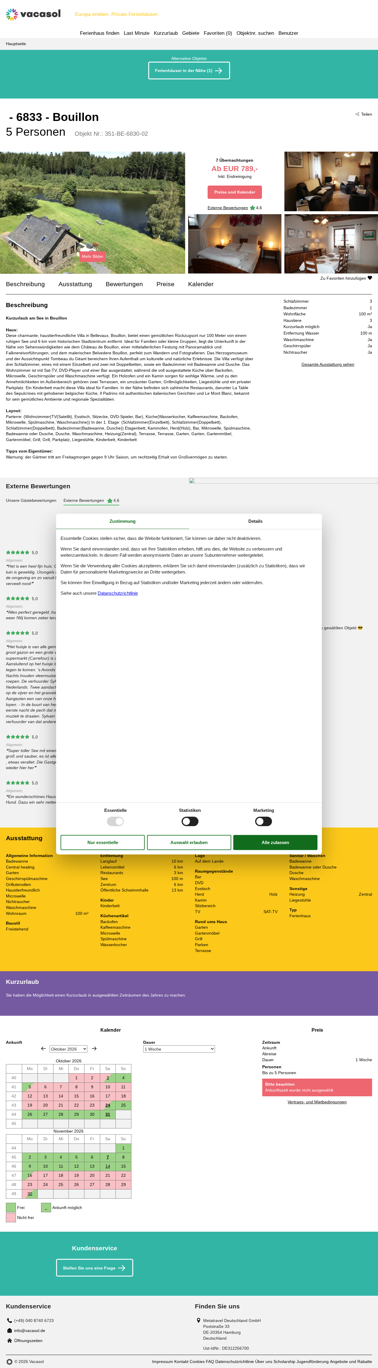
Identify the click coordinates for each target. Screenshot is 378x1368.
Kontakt (181, 1361)
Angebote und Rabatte (351, 1361)
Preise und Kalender (234, 192)
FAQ (210, 1361)
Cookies (197, 1361)
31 (107, 1114)
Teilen (366, 114)
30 (29, 1193)
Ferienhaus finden (99, 33)
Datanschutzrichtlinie (118, 593)
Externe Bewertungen (228, 207)
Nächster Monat (94, 1048)
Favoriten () (218, 33)
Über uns (263, 1361)
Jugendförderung (312, 1361)
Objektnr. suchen (255, 33)
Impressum (162, 1361)
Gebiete (190, 33)
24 (107, 1105)
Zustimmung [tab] (123, 521)
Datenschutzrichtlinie (234, 1361)
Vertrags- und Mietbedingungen (317, 1102)
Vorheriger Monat (43, 1048)
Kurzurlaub (166, 33)
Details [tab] (255, 521)
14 (107, 1166)
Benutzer (288, 33)
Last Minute (136, 33)
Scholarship (284, 1361)
